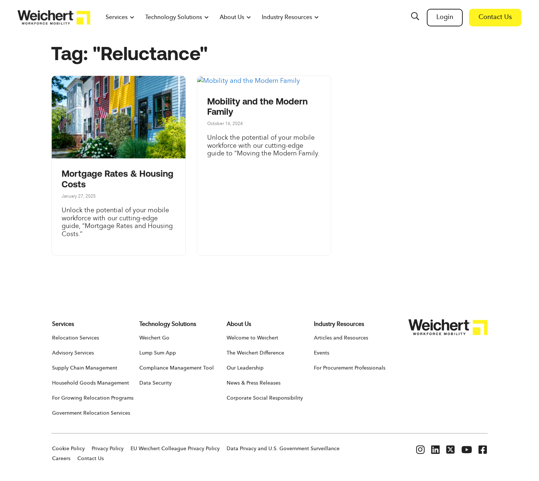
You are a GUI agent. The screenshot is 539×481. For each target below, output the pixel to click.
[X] (450, 450)
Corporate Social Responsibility (265, 398)
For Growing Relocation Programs (92, 398)
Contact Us (90, 458)
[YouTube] (467, 450)
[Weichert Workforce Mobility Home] (54, 17)
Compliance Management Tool (176, 368)
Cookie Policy (68, 448)
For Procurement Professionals (349, 368)
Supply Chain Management (84, 368)
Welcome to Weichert (252, 338)
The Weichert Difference (255, 353)
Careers (61, 458)
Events (321, 353)
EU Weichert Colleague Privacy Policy (175, 448)
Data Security (155, 383)
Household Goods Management (90, 383)
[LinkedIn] (435, 450)
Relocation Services (75, 338)
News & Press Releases (253, 383)
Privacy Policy (108, 448)
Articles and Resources (341, 338)
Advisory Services (73, 353)
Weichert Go (154, 338)
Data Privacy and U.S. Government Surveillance (283, 448)
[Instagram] (420, 450)
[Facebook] (483, 450)
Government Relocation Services (91, 413)
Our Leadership (245, 368)
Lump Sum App (157, 353)
